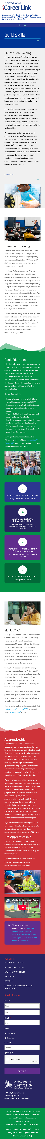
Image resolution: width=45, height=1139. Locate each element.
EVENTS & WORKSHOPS (14, 972)
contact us (21, 865)
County (7, 1042)
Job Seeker (11, 1033)
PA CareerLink (14, 712)
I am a (7, 1028)
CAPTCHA (8, 1053)
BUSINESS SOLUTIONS (14, 967)
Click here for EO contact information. (22, 1124)
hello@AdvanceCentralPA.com (16, 1098)
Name (7, 1000)
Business (10, 1038)
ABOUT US (9, 976)
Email (7, 1018)
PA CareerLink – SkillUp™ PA (16, 709)
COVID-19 (8, 981)
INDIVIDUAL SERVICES (14, 962)
